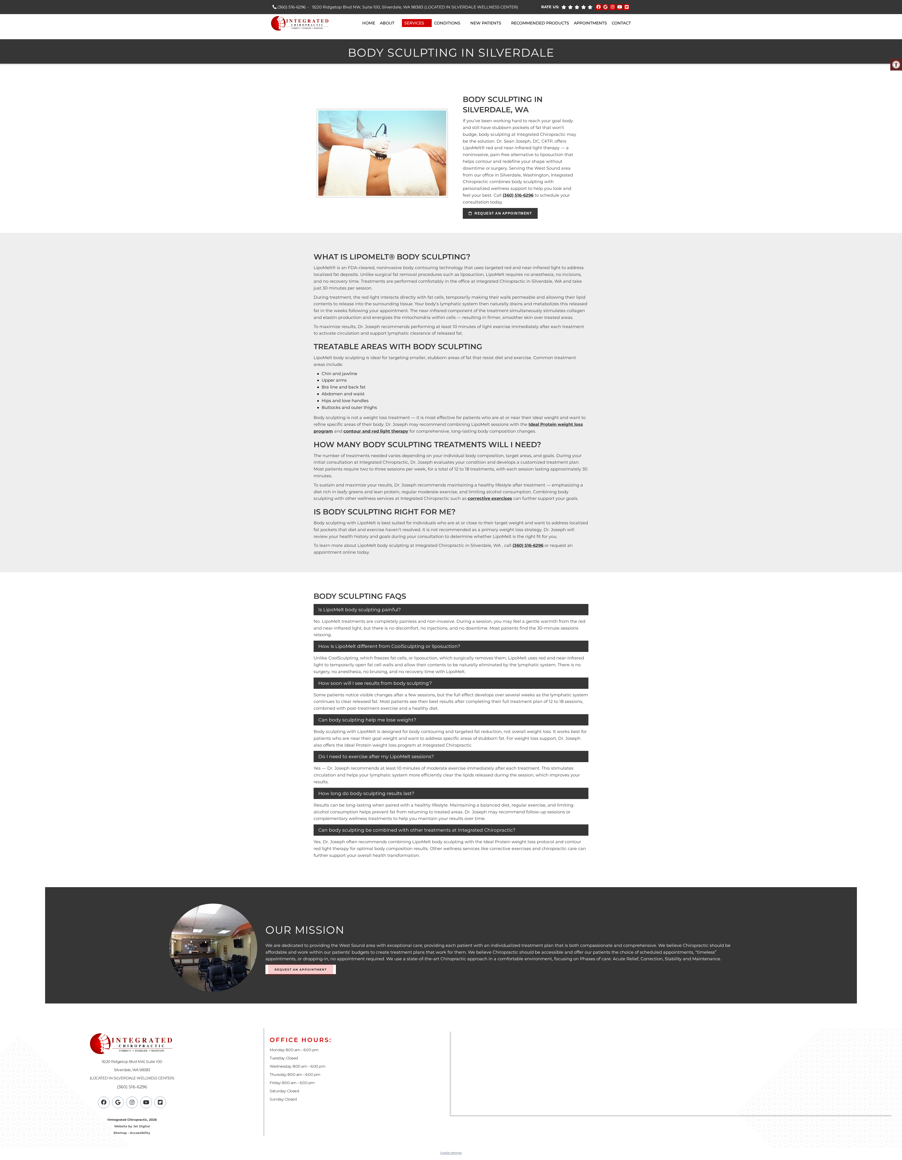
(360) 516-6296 (291, 7)
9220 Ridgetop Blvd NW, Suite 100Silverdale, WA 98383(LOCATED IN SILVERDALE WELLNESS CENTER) (132, 1069)
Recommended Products (540, 23)
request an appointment (502, 213)
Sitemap (120, 1132)
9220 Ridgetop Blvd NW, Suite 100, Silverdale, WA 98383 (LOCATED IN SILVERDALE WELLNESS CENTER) (415, 7)
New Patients (485, 23)
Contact (621, 23)
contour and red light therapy (375, 431)
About (387, 23)
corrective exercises (490, 498)
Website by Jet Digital (132, 1126)
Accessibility (140, 1132)
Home (368, 23)
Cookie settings (451, 1153)
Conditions (447, 23)
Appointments (590, 23)
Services (414, 23)
